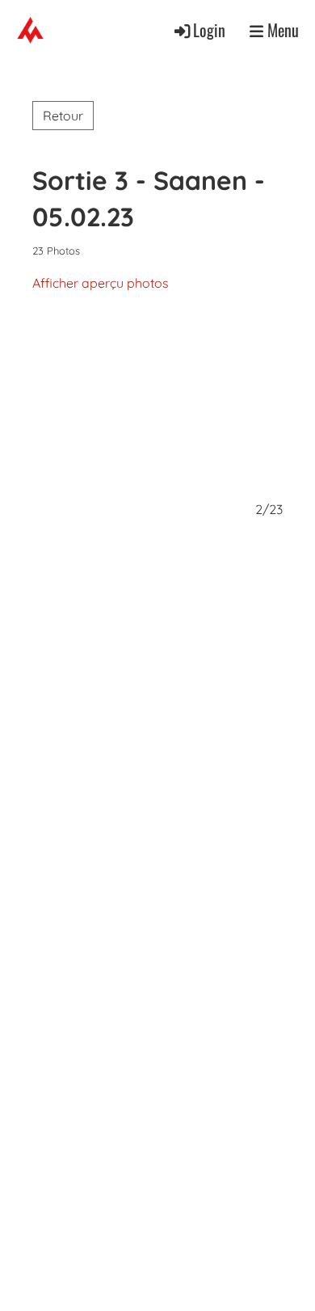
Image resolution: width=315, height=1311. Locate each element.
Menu (281, 30)
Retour (63, 115)
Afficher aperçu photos (100, 283)
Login (209, 30)
